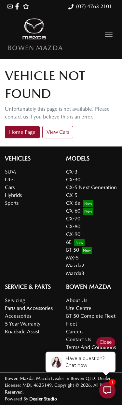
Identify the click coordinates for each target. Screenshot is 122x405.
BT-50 (72, 250)
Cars (10, 187)
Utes (10, 179)
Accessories (18, 316)
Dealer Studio (43, 398)
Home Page (22, 132)
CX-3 (71, 172)
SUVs (10, 172)
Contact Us (78, 339)
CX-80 (73, 226)
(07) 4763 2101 (94, 6)
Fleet (71, 324)
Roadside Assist (22, 331)
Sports (12, 203)
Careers (74, 331)
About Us (76, 300)
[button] (109, 34)
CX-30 (73, 179)
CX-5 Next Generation (91, 187)
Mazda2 (75, 265)
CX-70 (73, 219)
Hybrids (13, 195)
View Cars (58, 132)
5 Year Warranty (22, 324)
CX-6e (73, 203)
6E (69, 242)
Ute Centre (78, 308)
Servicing (15, 300)
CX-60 (73, 211)
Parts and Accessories (29, 308)
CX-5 (71, 195)
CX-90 (73, 234)
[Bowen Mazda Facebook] (18, 6)
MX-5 (72, 258)
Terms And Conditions (91, 347)
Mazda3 (75, 273)
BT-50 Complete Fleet (90, 316)
